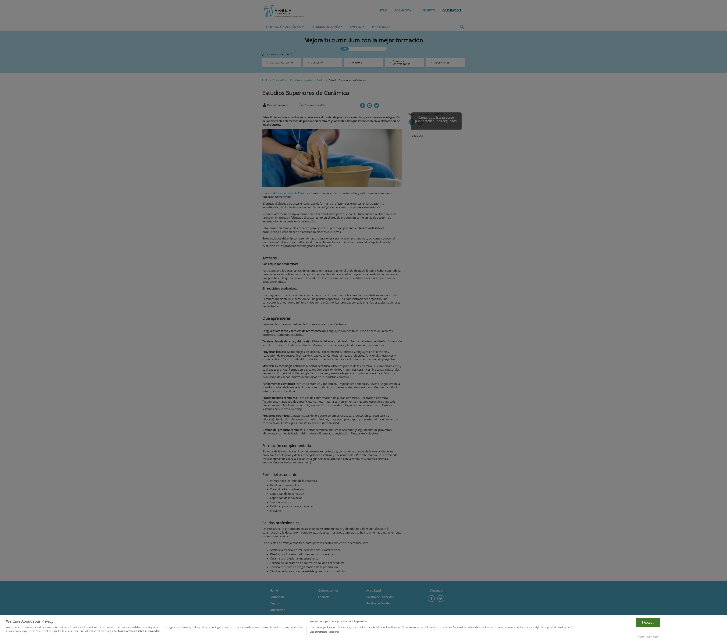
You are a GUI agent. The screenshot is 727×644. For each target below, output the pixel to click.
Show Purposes (648, 637)
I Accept (648, 622)
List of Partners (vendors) (324, 631)
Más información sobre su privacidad (139, 631)
